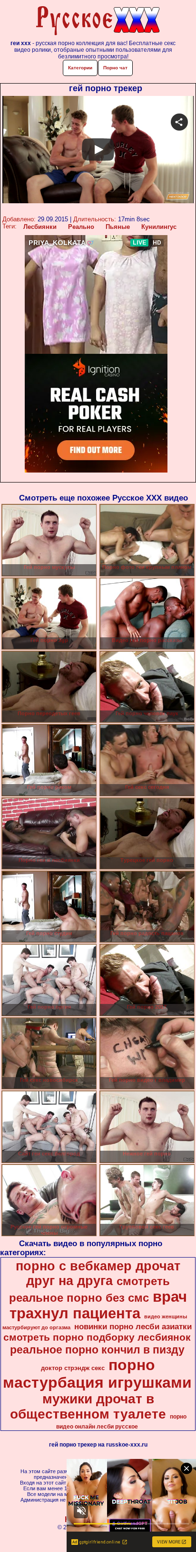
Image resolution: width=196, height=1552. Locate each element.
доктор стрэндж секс (73, 1368)
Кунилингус (158, 226)
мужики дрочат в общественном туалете (88, 1406)
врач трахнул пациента (98, 1304)
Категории (80, 67)
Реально (81, 226)
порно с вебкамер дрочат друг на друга (98, 1273)
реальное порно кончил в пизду (97, 1350)
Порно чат (115, 67)
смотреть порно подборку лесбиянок (97, 1337)
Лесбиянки (40, 226)
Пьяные (118, 226)
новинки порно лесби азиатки (133, 1326)
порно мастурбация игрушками (97, 1373)
